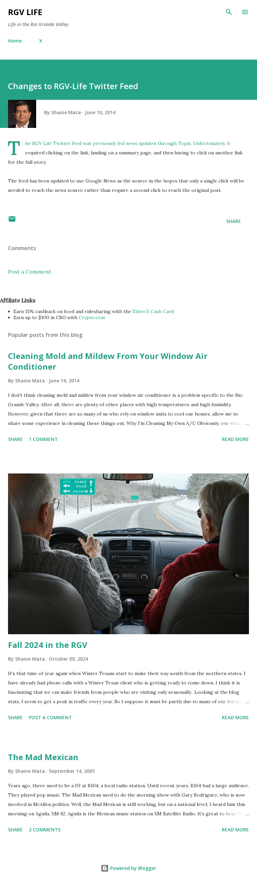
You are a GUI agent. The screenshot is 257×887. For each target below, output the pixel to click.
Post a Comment (29, 271)
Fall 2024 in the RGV (47, 644)
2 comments (45, 829)
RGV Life (25, 11)
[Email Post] (12, 221)
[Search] (229, 12)
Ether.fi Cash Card (153, 311)
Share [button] (233, 221)
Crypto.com (92, 317)
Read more (235, 439)
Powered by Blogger (132, 868)
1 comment (43, 439)
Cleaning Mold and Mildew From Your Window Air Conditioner (107, 361)
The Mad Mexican (43, 756)
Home (15, 41)
